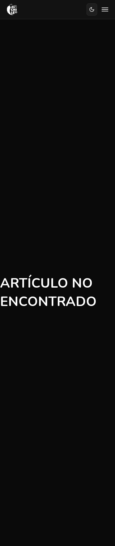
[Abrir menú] (105, 9)
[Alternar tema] (92, 9)
